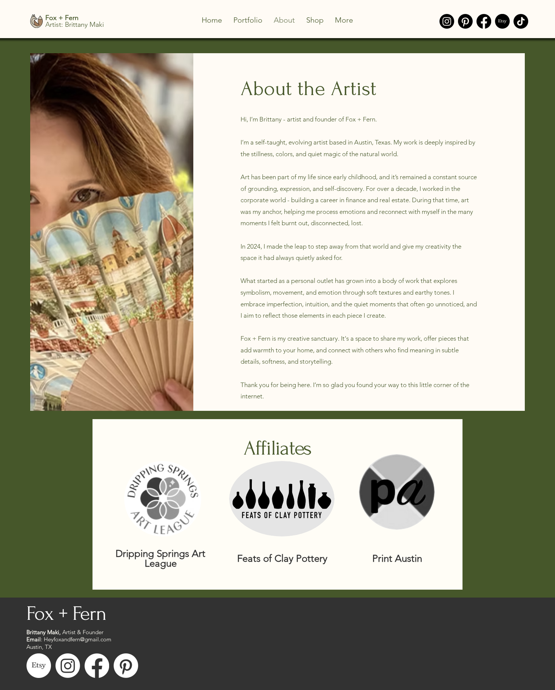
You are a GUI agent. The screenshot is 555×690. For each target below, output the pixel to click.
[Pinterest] (465, 21)
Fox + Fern (66, 613)
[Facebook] (483, 21)
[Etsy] (502, 21)
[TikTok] (520, 21)
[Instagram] (446, 21)
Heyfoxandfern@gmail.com (77, 639)
